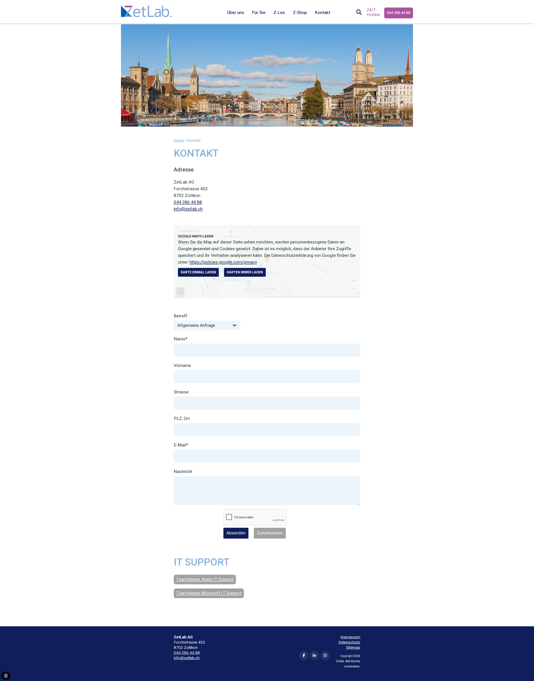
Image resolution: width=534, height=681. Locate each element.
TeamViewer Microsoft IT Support (209, 593)
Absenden (236, 533)
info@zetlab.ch (188, 209)
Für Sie (259, 12)
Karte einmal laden (198, 272)
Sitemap (353, 647)
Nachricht (183, 471)
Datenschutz (349, 642)
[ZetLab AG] (146, 8)
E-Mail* (181, 445)
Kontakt (322, 12)
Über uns (235, 12)
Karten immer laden (245, 272)
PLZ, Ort (182, 418)
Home (179, 140)
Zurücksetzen (270, 533)
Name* (181, 339)
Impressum (350, 637)
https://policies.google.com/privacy (223, 262)
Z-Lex (279, 12)
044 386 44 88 (398, 13)
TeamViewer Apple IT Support (205, 579)
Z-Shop (300, 12)
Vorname (182, 365)
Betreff (180, 316)
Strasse (181, 392)
